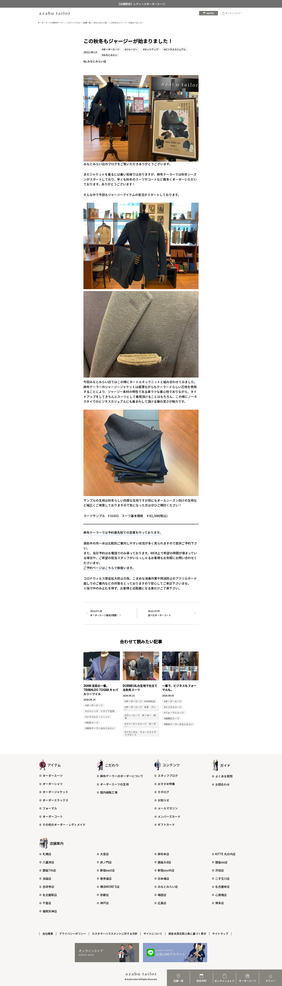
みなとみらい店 (168, 887)
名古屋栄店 (222, 887)
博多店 (219, 903)
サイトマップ (220, 933)
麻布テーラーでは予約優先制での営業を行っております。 (122, 532)
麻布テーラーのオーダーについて (121, 776)
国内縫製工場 (108, 792)
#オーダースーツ (110, 49)
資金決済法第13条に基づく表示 (187, 933)
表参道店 (106, 878)
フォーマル (50, 808)
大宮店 (104, 854)
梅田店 (162, 895)
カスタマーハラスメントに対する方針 (115, 933)
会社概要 (47, 933)
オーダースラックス (55, 800)
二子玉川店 (222, 878)
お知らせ (163, 800)
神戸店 (104, 903)
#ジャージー (131, 49)
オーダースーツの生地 (114, 784)
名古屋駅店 (50, 895)
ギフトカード (166, 824)
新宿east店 (107, 870)
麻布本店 (163, 854)
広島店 (162, 903)
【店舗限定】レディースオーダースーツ (141, 4)
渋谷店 (219, 870)
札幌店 (47, 854)
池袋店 (47, 878)
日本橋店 (163, 878)
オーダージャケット (55, 792)
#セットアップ (150, 49)
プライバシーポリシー (72, 933)
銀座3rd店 (164, 862)
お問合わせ (222, 784)
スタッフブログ (168, 776)
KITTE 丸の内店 (225, 854)
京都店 (104, 895)
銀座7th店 (49, 870)
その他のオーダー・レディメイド (64, 824)
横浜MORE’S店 (110, 887)
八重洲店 (48, 862)
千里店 (47, 903)
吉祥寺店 (48, 887)
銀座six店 (221, 862)
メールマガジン (168, 808)
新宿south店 (166, 870)
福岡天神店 (50, 911)
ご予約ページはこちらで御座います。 (109, 567)
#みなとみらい (109, 54)
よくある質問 (224, 776)
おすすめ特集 (166, 784)
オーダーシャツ (53, 784)
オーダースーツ (53, 776)
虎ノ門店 (106, 862)
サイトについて (152, 933)
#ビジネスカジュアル (175, 49)
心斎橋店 (221, 895)
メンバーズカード (169, 816)
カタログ (163, 792)
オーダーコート (53, 816)
